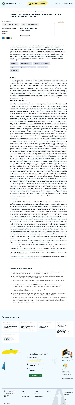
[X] (8, 38)
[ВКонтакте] (3, 38)
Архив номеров (10, 3)
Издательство (18, 3)
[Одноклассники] (4, 38)
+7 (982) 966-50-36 (10, 391)
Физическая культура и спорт (9, 28)
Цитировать (25, 36)
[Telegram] (6, 38)
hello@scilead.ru (10, 393)
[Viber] (9, 38)
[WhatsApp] (11, 38)
